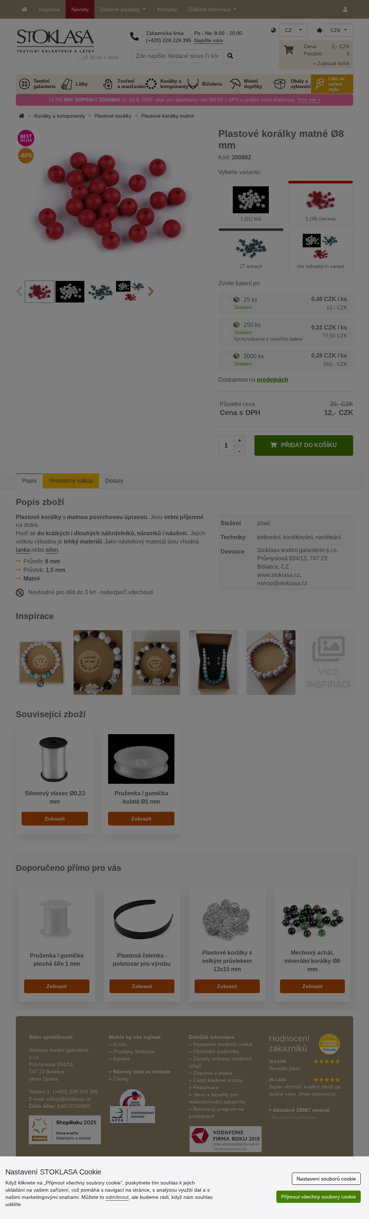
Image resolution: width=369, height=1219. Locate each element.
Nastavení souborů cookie (326, 1179)
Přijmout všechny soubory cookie (318, 1197)
